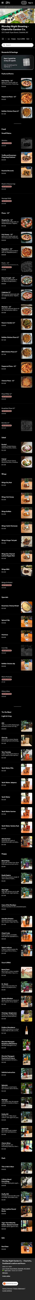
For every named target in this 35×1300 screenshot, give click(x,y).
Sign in (30, 3)
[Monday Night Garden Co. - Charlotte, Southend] (8, 2)
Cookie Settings (7, 1291)
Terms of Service (7, 1288)
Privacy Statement (19, 1288)
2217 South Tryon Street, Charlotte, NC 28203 (16, 1268)
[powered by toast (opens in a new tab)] (10, 1283)
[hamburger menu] (3, 3)
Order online (6, 1276)
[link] (13, 39)
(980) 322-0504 (7, 1266)
